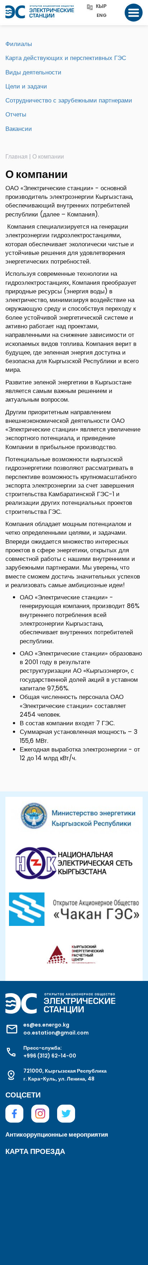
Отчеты (15, 114)
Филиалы (18, 44)
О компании (48, 156)
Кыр (101, 7)
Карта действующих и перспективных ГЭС (65, 58)
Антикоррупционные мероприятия (56, 1134)
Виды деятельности (33, 72)
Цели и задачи (26, 86)
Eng (102, 16)
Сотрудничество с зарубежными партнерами (68, 100)
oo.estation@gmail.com (56, 1032)
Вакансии (18, 128)
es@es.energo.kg (46, 1024)
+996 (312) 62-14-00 (49, 1055)
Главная (16, 156)
